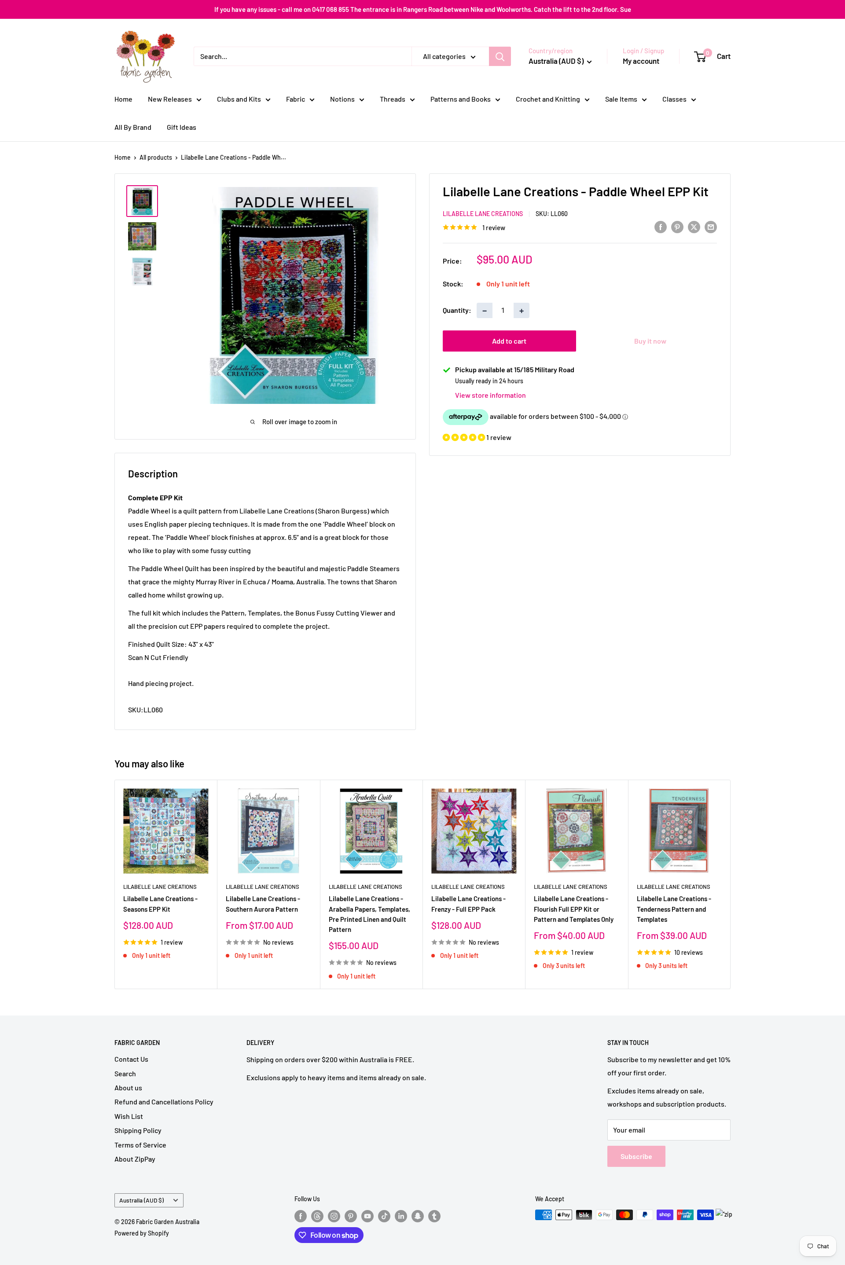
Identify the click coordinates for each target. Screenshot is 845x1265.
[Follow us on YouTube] (367, 1216)
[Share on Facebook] (660, 226)
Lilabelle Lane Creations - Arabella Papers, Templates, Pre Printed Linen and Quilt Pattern (369, 914)
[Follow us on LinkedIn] (401, 1216)
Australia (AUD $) (141, 1200)
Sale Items (621, 99)
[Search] (500, 56)
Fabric (295, 99)
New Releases (170, 99)
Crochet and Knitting (548, 99)
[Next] (730, 884)
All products (156, 157)
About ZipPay (134, 1159)
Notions (342, 99)
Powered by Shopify (141, 1233)
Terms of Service (140, 1144)
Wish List (128, 1116)
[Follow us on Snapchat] (417, 1216)
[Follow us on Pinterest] (351, 1216)
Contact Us (131, 1059)
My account (641, 60)
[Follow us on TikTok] (384, 1216)
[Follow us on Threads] (317, 1216)
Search (125, 1073)
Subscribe (636, 1156)
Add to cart (509, 341)
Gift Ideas (181, 127)
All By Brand (132, 127)
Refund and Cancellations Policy (163, 1101)
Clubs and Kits (239, 99)
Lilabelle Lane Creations (483, 213)
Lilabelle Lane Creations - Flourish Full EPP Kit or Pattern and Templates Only (574, 909)
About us (128, 1087)
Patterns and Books (460, 99)
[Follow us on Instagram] (334, 1216)
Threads (392, 99)
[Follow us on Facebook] (300, 1216)
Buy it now (650, 341)
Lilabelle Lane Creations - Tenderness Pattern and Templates (674, 909)
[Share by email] (711, 226)
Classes (674, 99)
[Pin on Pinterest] (677, 226)
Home (123, 99)
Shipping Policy (138, 1130)
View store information (490, 395)
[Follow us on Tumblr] (434, 1216)
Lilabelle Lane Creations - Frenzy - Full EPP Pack (468, 904)
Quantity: (457, 310)
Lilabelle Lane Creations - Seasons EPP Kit (160, 904)
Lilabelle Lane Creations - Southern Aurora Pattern (263, 904)
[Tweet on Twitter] (694, 226)
